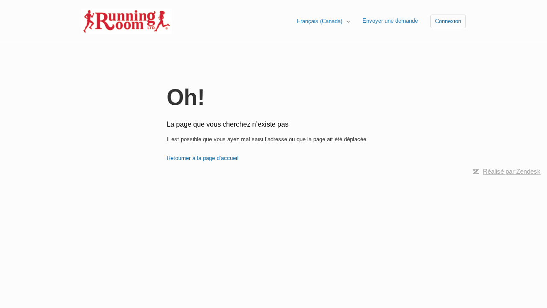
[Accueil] (126, 21)
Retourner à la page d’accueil (202, 158)
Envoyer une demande (390, 21)
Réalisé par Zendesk (512, 171)
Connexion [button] (448, 21)
